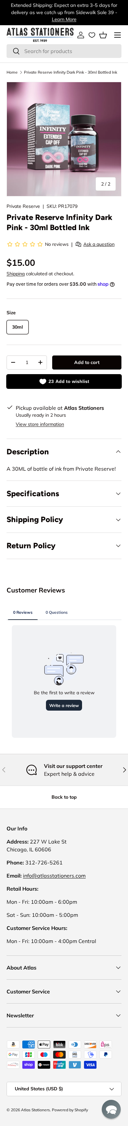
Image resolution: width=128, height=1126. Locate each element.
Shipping (16, 274)
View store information (40, 424)
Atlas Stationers (35, 1109)
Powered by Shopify (70, 1109)
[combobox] (64, 51)
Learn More (64, 19)
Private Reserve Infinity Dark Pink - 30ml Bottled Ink (70, 72)
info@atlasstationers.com (54, 875)
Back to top (64, 797)
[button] (103, 35)
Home (12, 72)
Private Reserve (23, 206)
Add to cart (86, 362)
